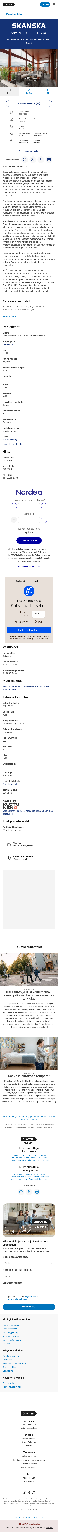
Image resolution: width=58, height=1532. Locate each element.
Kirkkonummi (17, 1158)
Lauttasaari (22, 1179)
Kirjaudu (45, 4)
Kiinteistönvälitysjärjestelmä (14, 1363)
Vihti (30, 1160)
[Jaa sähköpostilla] (49, 159)
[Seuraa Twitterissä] (29, 1192)
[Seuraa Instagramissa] (37, 1192)
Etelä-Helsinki (16, 1177)
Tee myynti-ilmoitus (11, 1325)
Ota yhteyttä (8, 1371)
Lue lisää (49, 1528)
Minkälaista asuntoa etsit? (15, 1257)
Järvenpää (35, 1158)
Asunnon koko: (25, 614)
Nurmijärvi (22, 1160)
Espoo (35, 1155)
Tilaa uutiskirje (29, 1306)
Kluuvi (13, 1179)
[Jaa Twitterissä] (40, 159)
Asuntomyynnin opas (12, 1332)
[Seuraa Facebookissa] (21, 1192)
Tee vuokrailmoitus (10, 1329)
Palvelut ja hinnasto (11, 1356)
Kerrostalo (38, 135)
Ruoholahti (18, 1174)
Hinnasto (6, 1344)
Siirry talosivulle (10, 784)
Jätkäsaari (23, 143)
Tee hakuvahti (8, 1383)
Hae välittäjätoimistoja (12, 1387)
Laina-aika (29, 513)
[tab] (9, 91)
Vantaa (43, 1155)
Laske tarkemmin (29, 540)
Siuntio (36, 1160)
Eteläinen (27, 1177)
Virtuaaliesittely (10, 439)
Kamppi (45, 1177)
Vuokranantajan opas (12, 1336)
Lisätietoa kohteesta (12, 444)
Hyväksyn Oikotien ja (23, 1298)
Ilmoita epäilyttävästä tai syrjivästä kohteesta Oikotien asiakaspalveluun (29, 1118)
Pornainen (45, 1160)
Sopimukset (8, 1360)
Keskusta (36, 1177)
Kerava (44, 1158)
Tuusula (13, 1160)
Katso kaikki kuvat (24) (29, 103)
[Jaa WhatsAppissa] (32, 159)
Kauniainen (26, 1155)
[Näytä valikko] (54, 4)
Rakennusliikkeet (10, 1367)
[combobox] (29, 1276)
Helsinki (36, 143)
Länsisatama (30, 1174)
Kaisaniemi (43, 1179)
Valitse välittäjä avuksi (12, 1340)
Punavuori (33, 1179)
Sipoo (26, 1158)
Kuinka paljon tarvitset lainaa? (29, 500)
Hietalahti (41, 1174)
